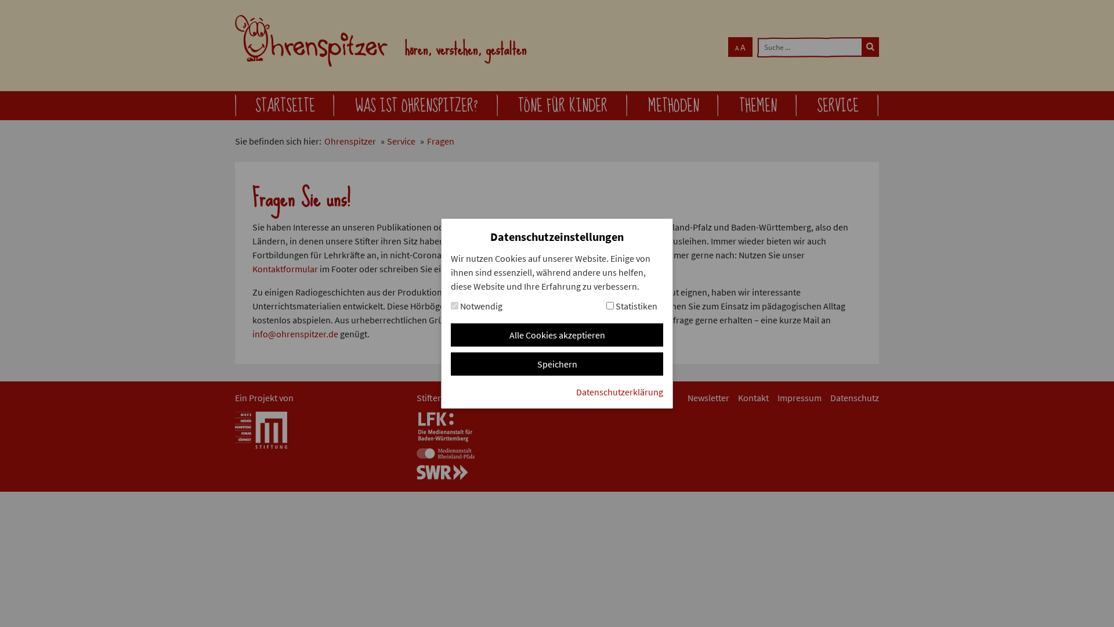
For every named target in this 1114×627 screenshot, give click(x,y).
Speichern (557, 364)
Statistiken (635, 306)
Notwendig (480, 306)
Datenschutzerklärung (619, 392)
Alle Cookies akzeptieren (557, 335)
